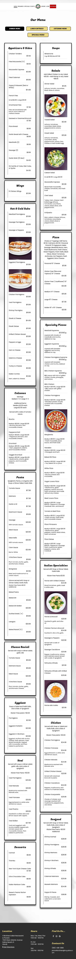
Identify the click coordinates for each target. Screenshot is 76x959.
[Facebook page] (53, 936)
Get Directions (8, 947)
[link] (38, 6)
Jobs (47, 6)
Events (32, 6)
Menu (15, 6)
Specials (27, 6)
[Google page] (59, 936)
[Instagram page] (56, 936)
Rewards (21, 6)
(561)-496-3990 (58, 948)
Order (43, 6)
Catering (53, 6)
